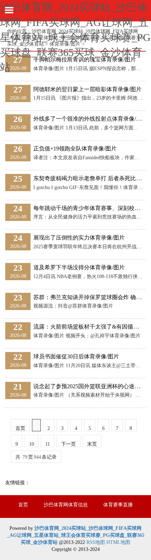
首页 (23, 504)
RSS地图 (95, 542)
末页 (92, 444)
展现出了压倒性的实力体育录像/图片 (79, 238)
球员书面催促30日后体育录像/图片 (76, 356)
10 (31, 444)
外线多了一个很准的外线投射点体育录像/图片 (90, 119)
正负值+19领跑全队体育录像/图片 (75, 148)
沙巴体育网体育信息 (66, 504)
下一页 (68, 444)
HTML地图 (118, 542)
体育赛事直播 (118, 504)
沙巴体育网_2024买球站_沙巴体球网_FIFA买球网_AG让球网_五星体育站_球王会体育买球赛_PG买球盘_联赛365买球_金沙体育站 (75, 37)
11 (47, 444)
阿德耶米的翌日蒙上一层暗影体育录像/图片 (87, 89)
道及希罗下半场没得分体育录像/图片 (79, 267)
